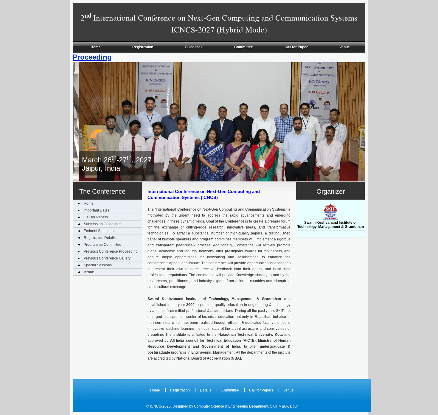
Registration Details (100, 238)
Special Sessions (98, 265)
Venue (344, 47)
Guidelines (194, 47)
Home (96, 47)
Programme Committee (102, 245)
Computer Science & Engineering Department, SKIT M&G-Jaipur (246, 406)
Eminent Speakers (99, 231)
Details (205, 390)
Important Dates (96, 210)
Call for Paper (296, 47)
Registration (142, 47)
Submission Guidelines (102, 224)
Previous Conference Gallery (107, 258)
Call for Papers (96, 217)
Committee (243, 47)
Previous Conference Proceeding (111, 251)
